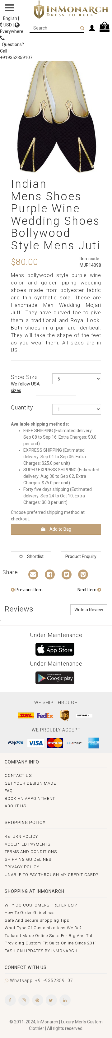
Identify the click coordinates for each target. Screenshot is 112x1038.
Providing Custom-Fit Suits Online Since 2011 (51, 943)
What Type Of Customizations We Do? (43, 927)
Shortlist (35, 556)
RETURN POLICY (21, 836)
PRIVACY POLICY (22, 867)
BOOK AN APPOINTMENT (30, 798)
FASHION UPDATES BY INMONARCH (41, 950)
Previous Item (29, 589)
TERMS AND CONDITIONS (31, 851)
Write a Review (88, 609)
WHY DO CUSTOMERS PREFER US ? (41, 905)
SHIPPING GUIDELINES (28, 859)
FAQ (9, 790)
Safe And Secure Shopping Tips (37, 920)
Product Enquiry (80, 556)
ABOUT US (15, 806)
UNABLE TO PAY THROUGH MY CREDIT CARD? (51, 874)
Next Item (87, 589)
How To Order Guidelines (30, 912)
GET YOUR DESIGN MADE (30, 783)
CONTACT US (18, 775)
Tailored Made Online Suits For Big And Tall (49, 935)
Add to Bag (60, 529)
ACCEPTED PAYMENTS (27, 844)
